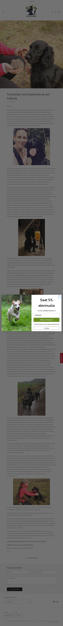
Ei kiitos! (46, 328)
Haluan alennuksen (46, 320)
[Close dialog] (59, 296)
